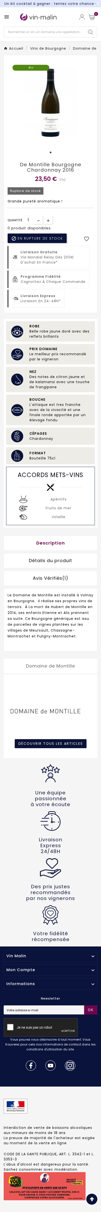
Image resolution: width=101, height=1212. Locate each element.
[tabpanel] (50, 103)
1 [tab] (50, 152)
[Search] (90, 32)
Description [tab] (50, 543)
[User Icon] (82, 17)
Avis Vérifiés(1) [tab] (50, 578)
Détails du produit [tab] (50, 560)
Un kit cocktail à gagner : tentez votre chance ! (50, 3)
